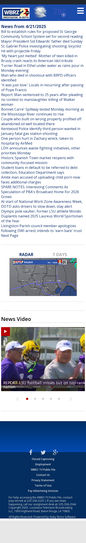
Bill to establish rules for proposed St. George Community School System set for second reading (42, 34)
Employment (43, 464)
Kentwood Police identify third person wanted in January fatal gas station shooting (40, 131)
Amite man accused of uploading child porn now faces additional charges (40, 180)
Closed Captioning (43, 459)
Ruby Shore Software (63, 517)
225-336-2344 (67, 504)
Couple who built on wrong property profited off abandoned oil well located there (41, 121)
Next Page (9, 235)
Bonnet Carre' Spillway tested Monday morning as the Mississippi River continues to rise (42, 112)
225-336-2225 (35, 501)
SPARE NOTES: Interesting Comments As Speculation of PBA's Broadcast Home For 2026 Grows (40, 192)
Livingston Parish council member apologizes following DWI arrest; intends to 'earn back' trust (41, 228)
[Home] (16, 13)
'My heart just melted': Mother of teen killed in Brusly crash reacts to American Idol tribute (39, 58)
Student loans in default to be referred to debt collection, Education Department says (39, 170)
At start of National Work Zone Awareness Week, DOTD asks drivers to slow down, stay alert (41, 204)
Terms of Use (43, 485)
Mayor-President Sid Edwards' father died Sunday (41, 41)
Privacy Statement (43, 480)
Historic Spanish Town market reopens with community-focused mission (37, 160)
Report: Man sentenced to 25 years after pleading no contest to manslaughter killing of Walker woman (42, 99)
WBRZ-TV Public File (43, 469)
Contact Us (43, 475)
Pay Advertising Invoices (43, 491)
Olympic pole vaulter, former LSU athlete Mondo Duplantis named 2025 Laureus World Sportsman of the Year (42, 216)
